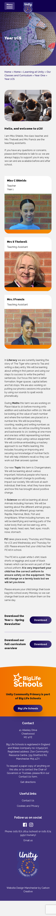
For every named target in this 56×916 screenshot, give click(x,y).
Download (40, 620)
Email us (28, 840)
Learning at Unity (33, 71)
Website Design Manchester (22, 887)
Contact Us (28, 800)
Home (7, 71)
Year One (39, 75)
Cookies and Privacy (28, 806)
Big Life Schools (28, 708)
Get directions (28, 782)
